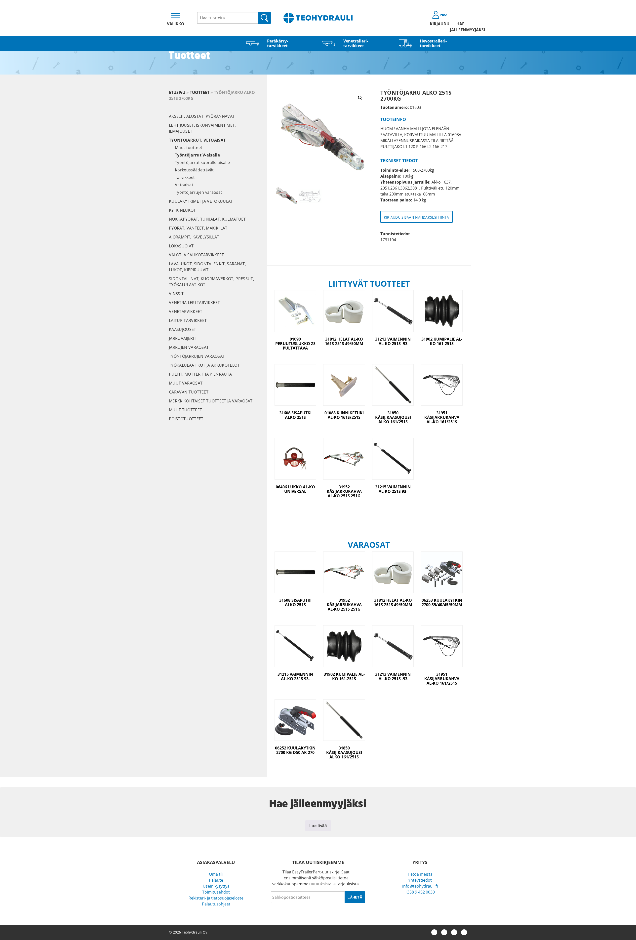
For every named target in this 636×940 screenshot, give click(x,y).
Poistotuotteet (186, 419)
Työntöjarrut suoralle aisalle (202, 162)
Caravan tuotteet (188, 392)
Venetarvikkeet (185, 311)
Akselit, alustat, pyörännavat (202, 116)
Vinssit (176, 293)
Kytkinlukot (182, 210)
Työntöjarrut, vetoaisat (197, 140)
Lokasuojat (181, 246)
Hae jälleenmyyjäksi (460, 27)
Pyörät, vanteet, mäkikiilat (198, 228)
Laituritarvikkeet (188, 320)
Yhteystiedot (420, 880)
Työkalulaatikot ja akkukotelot (204, 365)
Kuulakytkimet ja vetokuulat (201, 201)
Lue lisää (318, 825)
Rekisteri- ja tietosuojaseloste (216, 898)
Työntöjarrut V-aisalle (197, 155)
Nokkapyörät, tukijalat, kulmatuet (207, 219)
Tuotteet (199, 92)
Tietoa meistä (420, 874)
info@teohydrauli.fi (420, 886)
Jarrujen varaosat (189, 347)
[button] (360, 97)
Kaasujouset (182, 329)
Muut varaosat (185, 383)
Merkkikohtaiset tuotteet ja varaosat (211, 401)
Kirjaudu (439, 24)
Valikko (175, 24)
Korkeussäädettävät (194, 170)
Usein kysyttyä (216, 886)
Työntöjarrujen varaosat (198, 192)
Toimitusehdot (216, 892)
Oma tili (216, 874)
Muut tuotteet (188, 147)
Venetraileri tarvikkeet (194, 302)
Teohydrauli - (318, 18)
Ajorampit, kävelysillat (194, 237)
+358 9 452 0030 (420, 892)
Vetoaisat (184, 185)
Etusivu (177, 92)
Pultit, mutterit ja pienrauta (200, 374)
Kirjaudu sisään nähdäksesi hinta (416, 217)
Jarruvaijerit (182, 338)
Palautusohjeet (216, 904)
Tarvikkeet (185, 177)
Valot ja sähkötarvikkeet (196, 255)
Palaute (216, 880)
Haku (264, 18)
